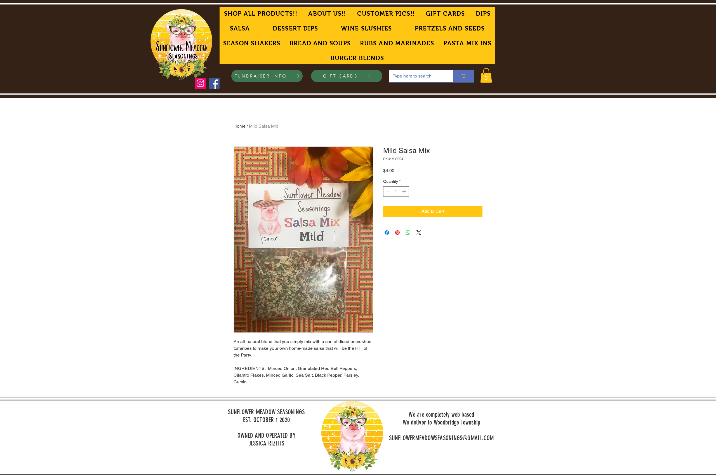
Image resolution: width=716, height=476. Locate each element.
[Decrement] (387, 191)
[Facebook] (214, 83)
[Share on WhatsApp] (408, 232)
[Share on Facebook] (386, 232)
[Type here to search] (463, 76)
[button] (486, 75)
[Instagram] (200, 83)
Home (240, 126)
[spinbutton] (396, 191)
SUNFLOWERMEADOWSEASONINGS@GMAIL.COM (441, 438)
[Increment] (404, 191)
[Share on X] (418, 232)
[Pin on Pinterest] (397, 232)
